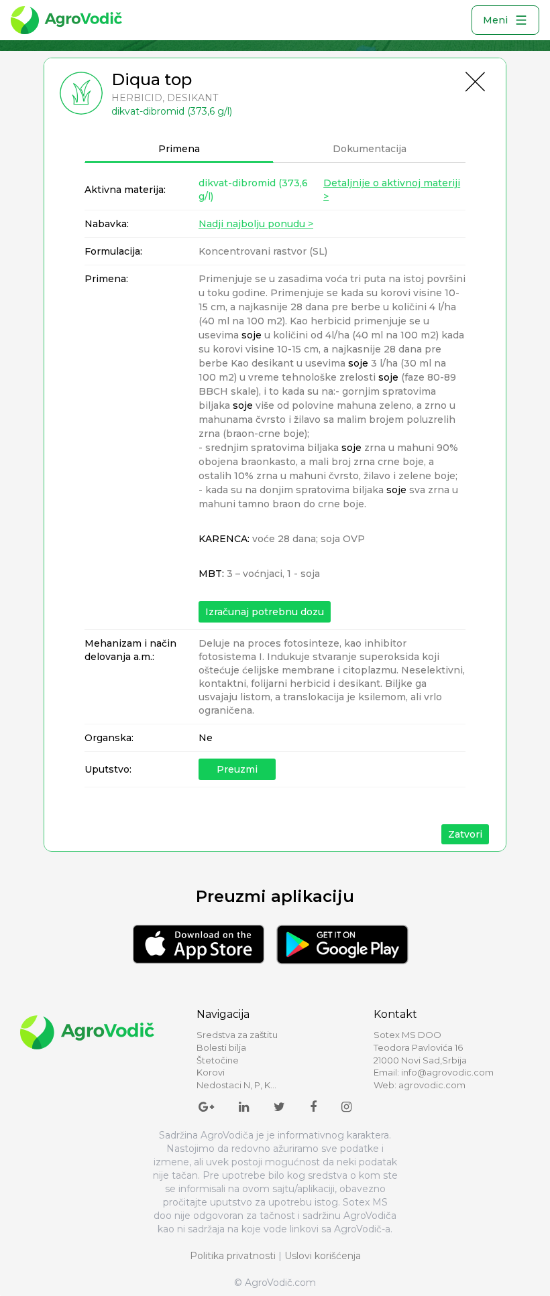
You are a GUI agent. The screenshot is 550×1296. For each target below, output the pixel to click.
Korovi (211, 1072)
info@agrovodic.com (447, 1072)
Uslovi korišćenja (322, 1256)
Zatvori (465, 834)
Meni (495, 20)
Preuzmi (237, 769)
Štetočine (218, 1060)
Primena (179, 149)
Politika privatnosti (233, 1256)
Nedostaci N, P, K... (236, 1085)
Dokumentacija (369, 149)
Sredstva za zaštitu (237, 1034)
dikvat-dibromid (253, 189)
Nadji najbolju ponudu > (256, 224)
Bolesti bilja (221, 1047)
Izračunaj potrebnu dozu (264, 612)
